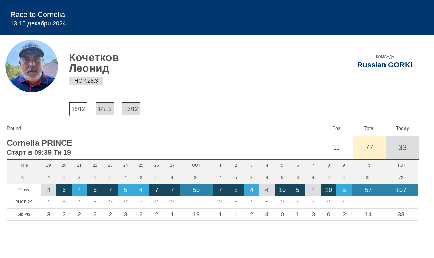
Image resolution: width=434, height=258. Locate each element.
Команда (385, 57)
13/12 (131, 109)
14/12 (105, 109)
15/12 (78, 109)
